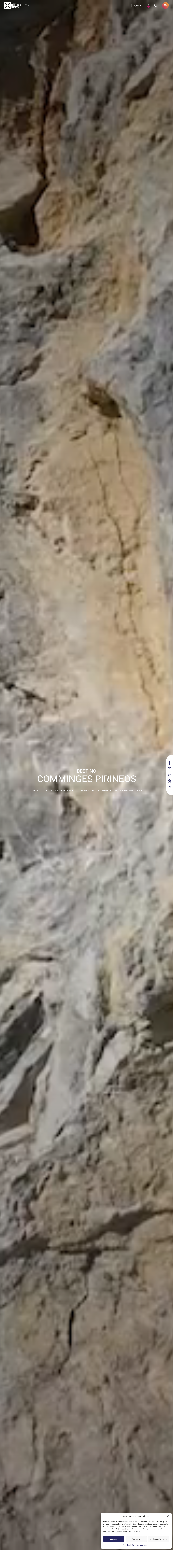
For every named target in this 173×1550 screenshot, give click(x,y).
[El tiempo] (169, 775)
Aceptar (113, 1539)
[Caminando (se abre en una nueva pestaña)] (169, 781)
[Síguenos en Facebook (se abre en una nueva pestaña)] (169, 763)
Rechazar (136, 1539)
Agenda (137, 5)
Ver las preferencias (158, 1539)
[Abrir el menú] (165, 5)
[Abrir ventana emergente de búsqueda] (156, 5)
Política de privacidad (140, 1545)
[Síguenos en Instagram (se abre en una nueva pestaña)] (169, 769)
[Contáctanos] (169, 787)
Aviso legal (127, 1545)
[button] (167, 1516)
